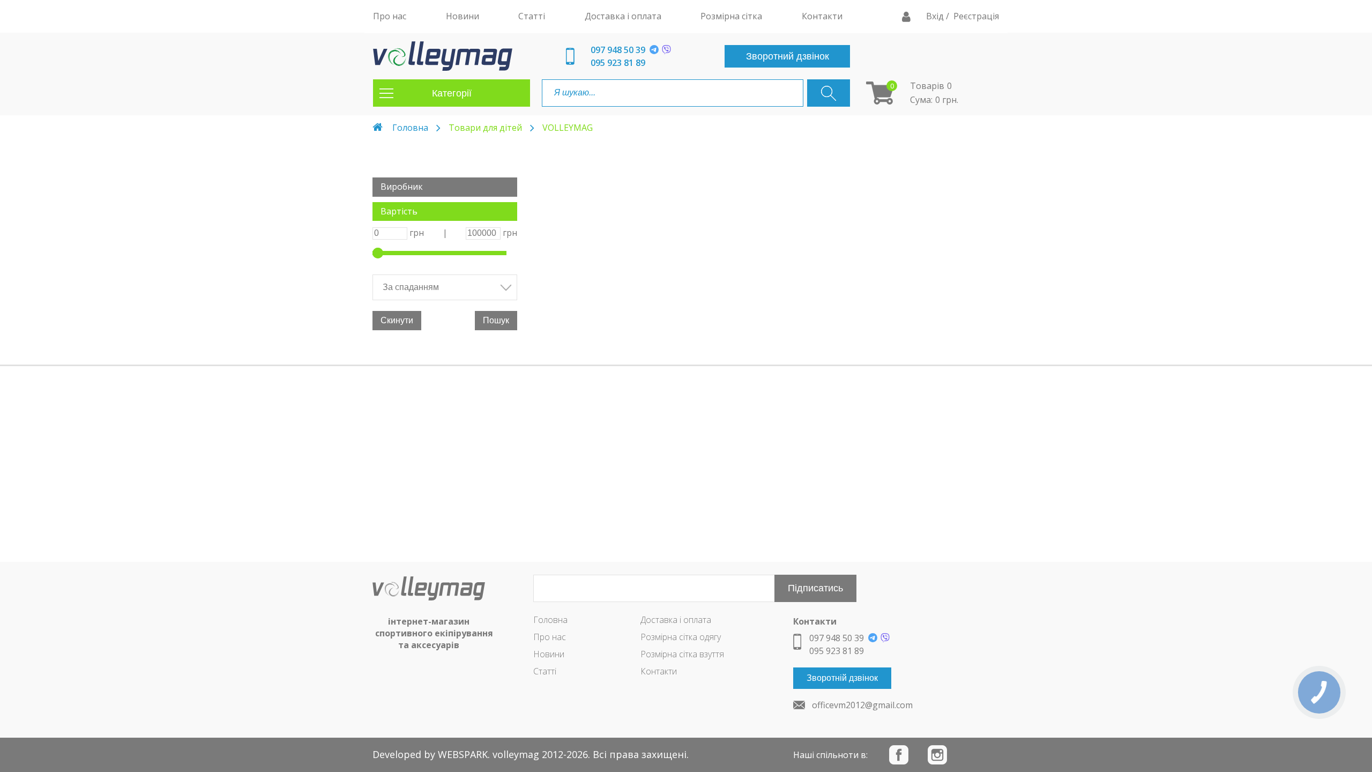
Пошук (496, 320)
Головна (410, 127)
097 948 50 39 (618, 50)
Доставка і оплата (675, 620)
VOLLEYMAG (567, 127)
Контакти (658, 671)
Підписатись (815, 588)
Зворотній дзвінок (842, 677)
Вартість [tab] (399, 211)
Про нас (549, 637)
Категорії (452, 93)
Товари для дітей (485, 127)
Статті (544, 671)
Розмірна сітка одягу (680, 637)
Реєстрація (976, 16)
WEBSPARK (463, 754)
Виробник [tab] (402, 186)
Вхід (936, 16)
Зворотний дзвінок (787, 56)
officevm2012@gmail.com (862, 705)
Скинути (397, 320)
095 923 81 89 (618, 63)
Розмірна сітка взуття (682, 654)
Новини (548, 654)
